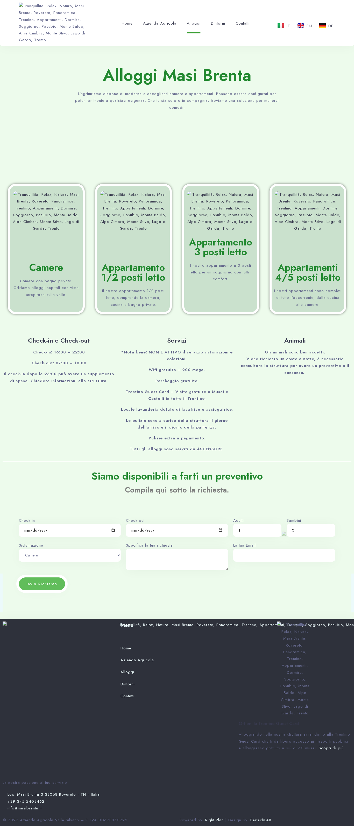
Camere (46, 267)
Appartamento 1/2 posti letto (133, 272)
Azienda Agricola (159, 23)
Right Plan (215, 820)
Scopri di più (331, 748)
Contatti (243, 23)
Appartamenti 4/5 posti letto (308, 272)
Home (127, 23)
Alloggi (194, 23)
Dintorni (218, 23)
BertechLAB (260, 820)
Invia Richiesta (42, 584)
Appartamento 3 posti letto (220, 247)
